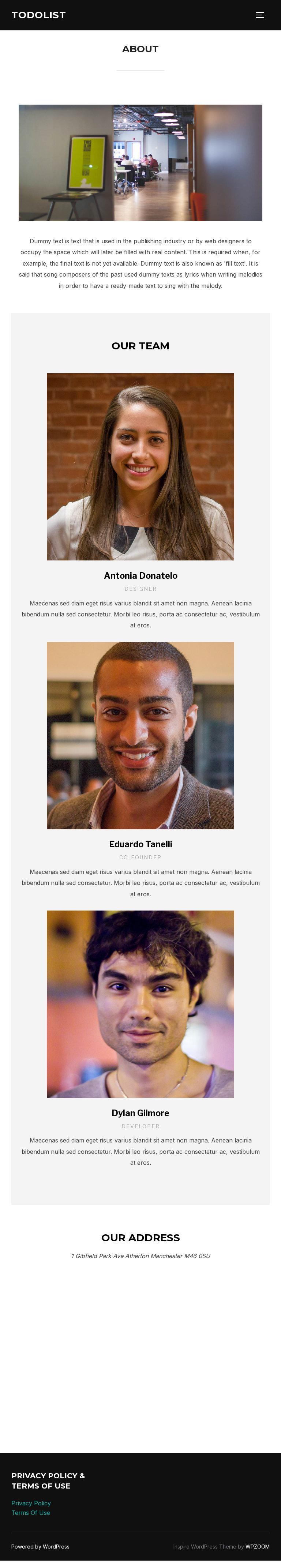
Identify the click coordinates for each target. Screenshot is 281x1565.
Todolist (38, 15)
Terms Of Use (30, 1512)
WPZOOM (258, 1546)
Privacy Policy (31, 1503)
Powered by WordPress (40, 1546)
